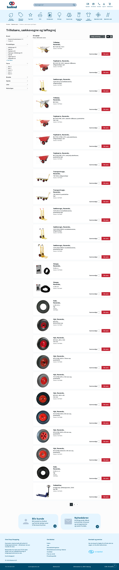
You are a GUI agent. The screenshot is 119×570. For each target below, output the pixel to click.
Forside (8, 24)
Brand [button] (8, 36)
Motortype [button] (9, 88)
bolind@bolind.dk (33, 566)
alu (10, 66)
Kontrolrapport (9, 556)
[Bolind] (12, 5)
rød (10, 74)
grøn (10, 70)
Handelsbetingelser (53, 547)
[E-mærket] (95, 551)
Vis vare (105, 54)
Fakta (48, 543)
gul (10, 72)
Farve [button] (8, 63)
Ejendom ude (14, 24)
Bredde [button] (8, 77)
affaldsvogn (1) (12, 47)
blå (9, 68)
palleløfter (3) (12, 58)
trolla (10, 41)
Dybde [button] (8, 81)
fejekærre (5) (11, 51)
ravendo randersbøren (15, 39)
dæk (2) (10, 49)
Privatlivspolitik (51, 556)
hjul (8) (10, 55)
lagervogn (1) (12, 56)
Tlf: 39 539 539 (9, 566)
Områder (49, 552)
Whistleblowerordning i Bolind (56, 549)
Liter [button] (7, 84)
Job (48, 545)
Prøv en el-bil (51, 554)
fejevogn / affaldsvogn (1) (15, 53)
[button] (17, 60)
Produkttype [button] (10, 44)
